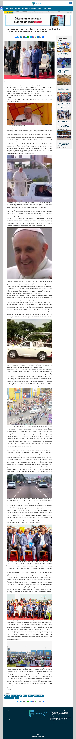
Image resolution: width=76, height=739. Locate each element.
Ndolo (17, 698)
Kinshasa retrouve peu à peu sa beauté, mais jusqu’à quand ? (63, 71)
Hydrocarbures (25, 8)
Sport (45, 8)
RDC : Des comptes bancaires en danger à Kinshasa (63, 55)
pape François (14, 695)
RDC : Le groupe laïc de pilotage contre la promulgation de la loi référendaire (63, 105)
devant (30, 695)
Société (5, 81)
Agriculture (17, 8)
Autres (49, 8)
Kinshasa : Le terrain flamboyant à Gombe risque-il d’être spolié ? (63, 88)
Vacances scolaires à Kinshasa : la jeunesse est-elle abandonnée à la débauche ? (64, 143)
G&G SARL (42, 736)
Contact (38, 734)
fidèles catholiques (38, 695)
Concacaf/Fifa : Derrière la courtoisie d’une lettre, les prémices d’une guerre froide (31, 11)
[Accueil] (38, 3)
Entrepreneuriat (32, 8)
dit (20, 695)
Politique (11, 8)
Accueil (6, 8)
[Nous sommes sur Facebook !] (1, 7)
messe (25, 695)
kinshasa (7, 695)
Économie (40, 8)
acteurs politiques (9, 698)
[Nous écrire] (1, 9)
